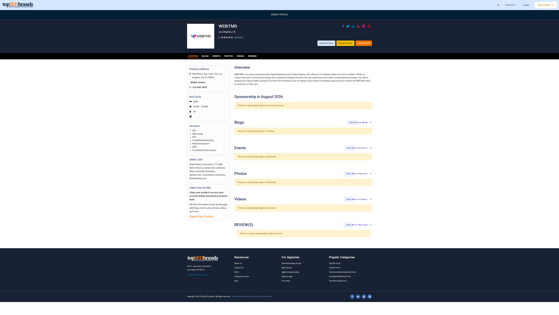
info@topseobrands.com (197, 275)
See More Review (357, 225)
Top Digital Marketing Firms (340, 276)
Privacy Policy (255, 296)
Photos (228, 56)
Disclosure (267, 296)
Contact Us (238, 268)
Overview (193, 56)
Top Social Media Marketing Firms (342, 272)
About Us (238, 263)
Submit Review (326, 43)
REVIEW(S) (238, 37)
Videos (240, 56)
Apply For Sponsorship (290, 272)
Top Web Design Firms (338, 281)
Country (510, 5)
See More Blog (359, 122)
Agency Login (287, 276)
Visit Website (364, 43)
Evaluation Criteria (241, 276)
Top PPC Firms (334, 268)
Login (526, 5)
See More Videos (357, 199)
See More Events (357, 148)
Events (216, 56)
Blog (236, 281)
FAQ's (236, 272)
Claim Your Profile (201, 216)
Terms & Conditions (240, 296)
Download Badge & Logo (291, 263)
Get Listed (544, 5)
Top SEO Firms (334, 263)
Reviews (252, 56)
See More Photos (357, 174)
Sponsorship (287, 268)
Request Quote (345, 43)
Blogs (205, 56)
